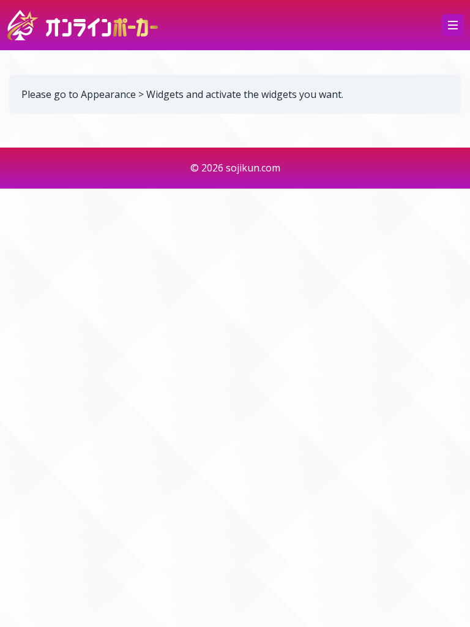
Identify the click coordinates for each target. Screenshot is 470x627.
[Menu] (453, 25)
